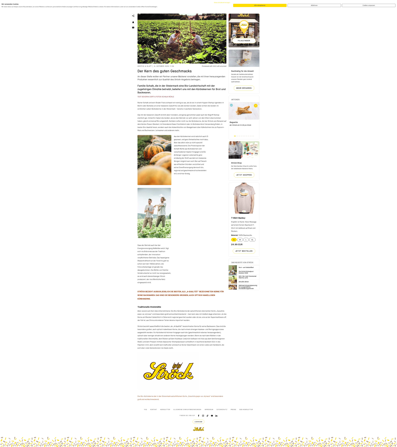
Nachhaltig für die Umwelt (242, 71)
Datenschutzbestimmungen (222, 2)
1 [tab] (243, 211)
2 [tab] (244, 211)
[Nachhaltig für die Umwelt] (244, 58)
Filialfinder (244, 41)
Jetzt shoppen (245, 175)
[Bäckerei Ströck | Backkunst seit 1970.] (198, 429)
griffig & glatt (145, 66)
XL (252, 240)
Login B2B (198, 421)
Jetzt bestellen (244, 251)
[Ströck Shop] (244, 150)
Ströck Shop (236, 163)
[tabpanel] (244, 118)
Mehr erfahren (245, 88)
